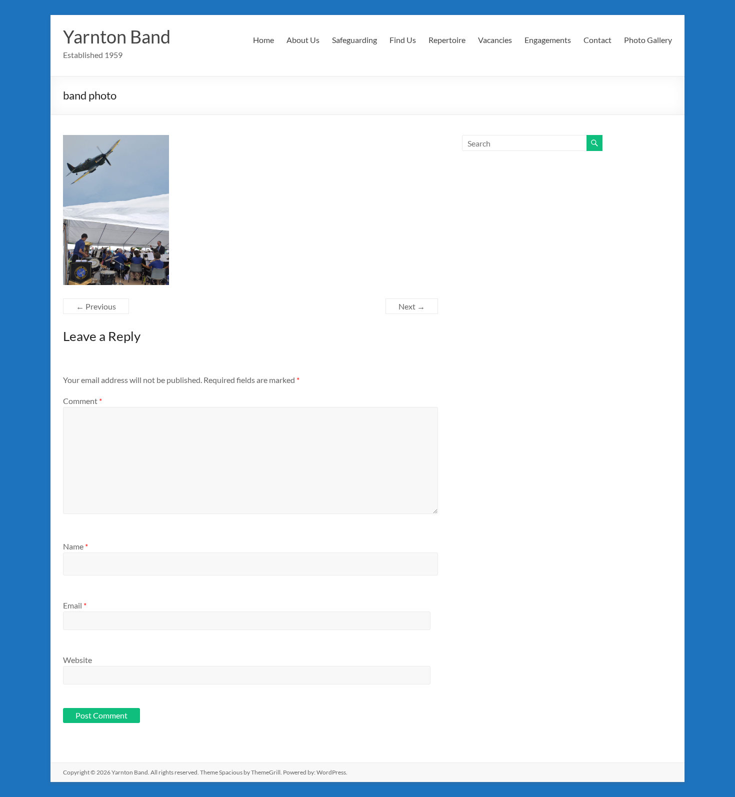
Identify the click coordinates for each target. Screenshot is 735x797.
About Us (303, 39)
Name (75, 546)
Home (263, 39)
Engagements (547, 39)
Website (77, 659)
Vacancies (495, 39)
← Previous (96, 306)
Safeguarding (354, 39)
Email (74, 605)
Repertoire (447, 39)
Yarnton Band (116, 37)
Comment (82, 401)
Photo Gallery (648, 39)
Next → (411, 306)
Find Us (403, 39)
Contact (598, 39)
